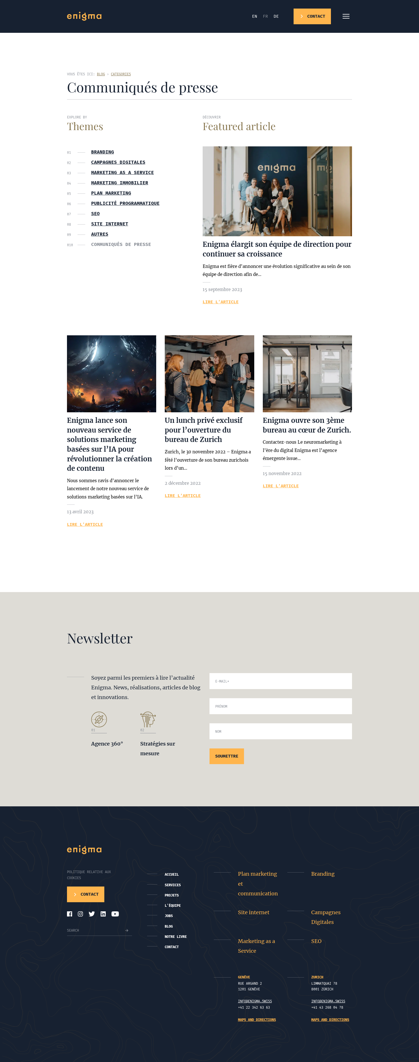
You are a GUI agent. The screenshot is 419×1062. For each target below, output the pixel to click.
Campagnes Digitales (326, 917)
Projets (172, 895)
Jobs (169, 916)
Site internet (109, 224)
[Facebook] (69, 913)
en (254, 16)
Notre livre (176, 937)
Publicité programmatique (125, 203)
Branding (102, 152)
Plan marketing (111, 193)
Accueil (172, 875)
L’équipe (173, 906)
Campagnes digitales (118, 162)
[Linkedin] (103, 913)
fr (265, 16)
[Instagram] (80, 913)
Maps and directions (257, 1020)
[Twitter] (92, 913)
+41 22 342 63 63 (254, 1007)
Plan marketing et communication (258, 884)
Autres (99, 234)
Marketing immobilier (119, 183)
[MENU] (346, 16)
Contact (172, 947)
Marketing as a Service (122, 172)
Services (173, 885)
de (276, 16)
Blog (169, 926)
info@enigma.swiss (255, 1001)
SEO (95, 213)
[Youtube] (115, 913)
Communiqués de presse (121, 244)
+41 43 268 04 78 (327, 1007)
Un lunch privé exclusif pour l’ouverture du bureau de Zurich (204, 430)
